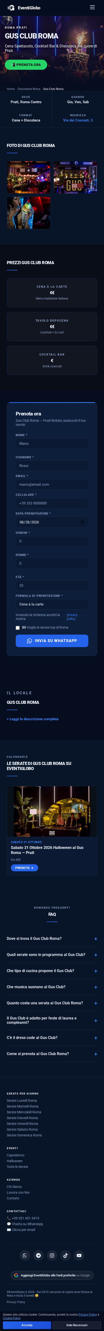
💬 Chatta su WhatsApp (25, 1224)
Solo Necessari (76, 1325)
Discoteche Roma (29, 89)
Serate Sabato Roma (22, 1129)
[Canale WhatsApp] (25, 1255)
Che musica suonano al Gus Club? (36, 987)
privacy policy (72, 617)
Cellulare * (26, 495)
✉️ (21, 1230)
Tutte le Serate (17, 1167)
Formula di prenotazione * (39, 596)
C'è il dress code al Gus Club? (32, 1038)
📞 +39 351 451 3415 (23, 1218)
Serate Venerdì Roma (22, 1124)
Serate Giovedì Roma (22, 1118)
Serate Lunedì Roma (22, 1100)
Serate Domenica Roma (24, 1135)
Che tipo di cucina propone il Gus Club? (40, 971)
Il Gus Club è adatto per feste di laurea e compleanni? (42, 1020)
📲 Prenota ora (26, 65)
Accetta (27, 1325)
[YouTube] (79, 1255)
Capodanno (15, 1155)
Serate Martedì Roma (22, 1106)
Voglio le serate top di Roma (45, 627)
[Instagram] (52, 1255)
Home (11, 89)
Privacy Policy (16, 1302)
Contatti (13, 1198)
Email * (22, 476)
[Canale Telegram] (38, 1255)
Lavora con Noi (18, 1192)
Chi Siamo (14, 1187)
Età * (20, 577)
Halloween (14, 1161)
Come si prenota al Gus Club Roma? (38, 1054)
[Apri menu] (92, 8)
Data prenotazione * (33, 513)
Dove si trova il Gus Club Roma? (34, 938)
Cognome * (25, 457)
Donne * (22, 555)
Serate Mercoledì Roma (24, 1112)
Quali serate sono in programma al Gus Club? (46, 955)
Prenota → (24, 868)
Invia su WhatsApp (56, 640)
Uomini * (23, 533)
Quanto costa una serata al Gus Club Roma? (45, 1003)
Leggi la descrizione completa (34, 719)
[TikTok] (65, 1255)
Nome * (21, 435)
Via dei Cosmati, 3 (78, 120)
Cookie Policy (11, 1318)
